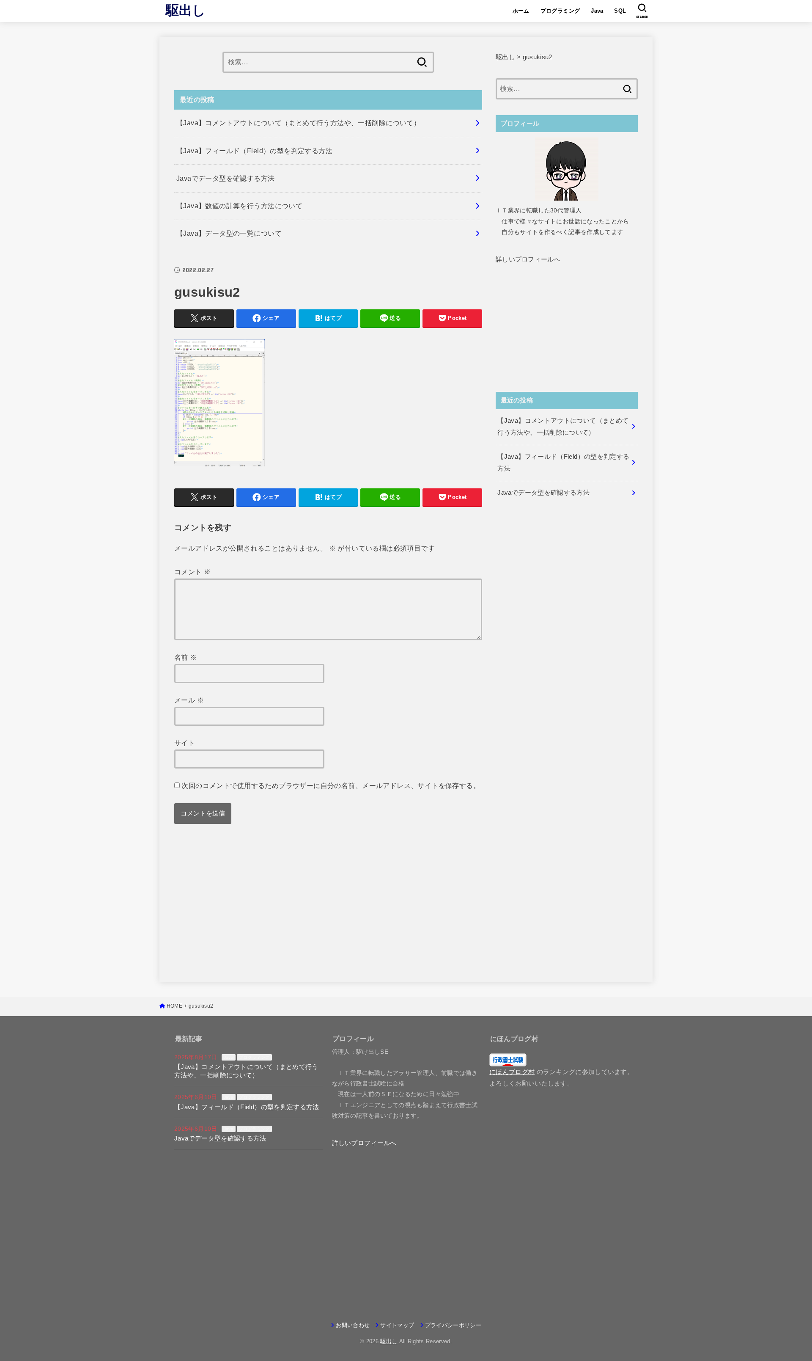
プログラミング (560, 11)
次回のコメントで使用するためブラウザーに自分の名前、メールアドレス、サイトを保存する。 (330, 785)
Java (597, 11)
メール (189, 700)
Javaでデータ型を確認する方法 (220, 1138)
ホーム (521, 11)
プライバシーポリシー (453, 1325)
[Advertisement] (328, 908)
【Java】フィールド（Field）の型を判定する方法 (246, 1107)
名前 (185, 657)
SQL (620, 11)
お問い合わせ (353, 1325)
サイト (184, 743)
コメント (192, 572)
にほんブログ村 (512, 1072)
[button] (528, 259)
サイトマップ (397, 1325)
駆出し (186, 10)
